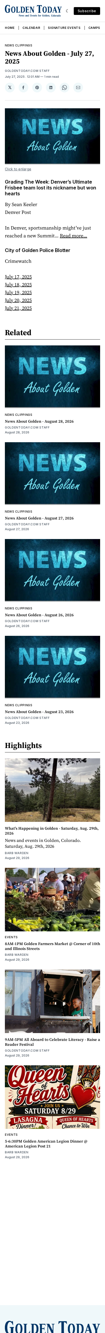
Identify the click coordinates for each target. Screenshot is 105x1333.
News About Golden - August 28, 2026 (39, 421)
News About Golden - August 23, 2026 (39, 711)
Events (11, 937)
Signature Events (64, 28)
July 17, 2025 (18, 276)
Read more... (73, 235)
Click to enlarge (18, 169)
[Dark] (68, 11)
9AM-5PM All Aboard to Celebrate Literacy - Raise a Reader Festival (52, 1042)
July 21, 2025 (18, 308)
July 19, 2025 (18, 292)
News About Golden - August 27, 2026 (39, 518)
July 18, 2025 (18, 284)
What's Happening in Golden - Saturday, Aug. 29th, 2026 (52, 831)
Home (10, 28)
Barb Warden (17, 853)
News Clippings (18, 45)
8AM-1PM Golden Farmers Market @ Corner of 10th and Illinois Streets (52, 946)
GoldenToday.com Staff (27, 71)
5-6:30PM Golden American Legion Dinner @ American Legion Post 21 (46, 1143)
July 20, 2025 (18, 300)
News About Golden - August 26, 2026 (39, 614)
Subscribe (87, 11)
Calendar (31, 28)
